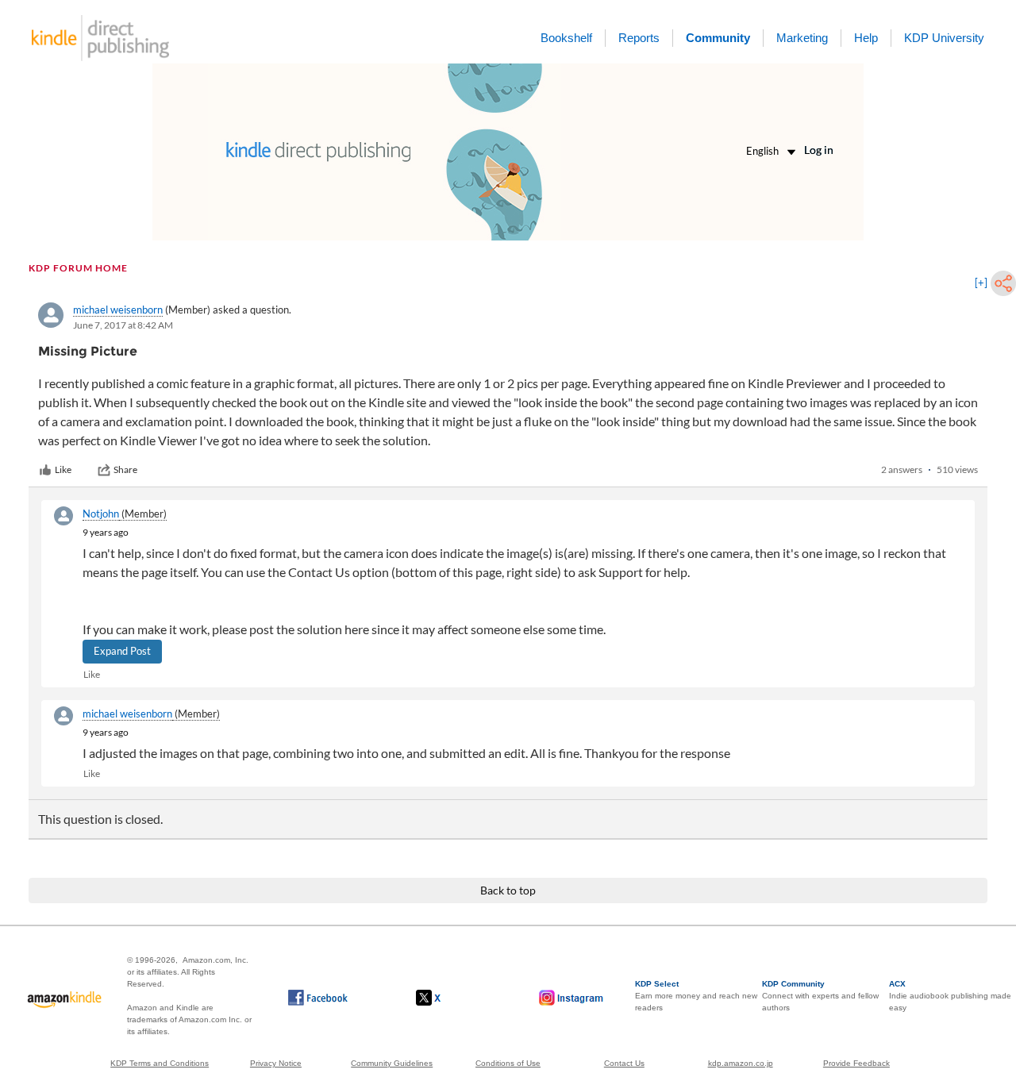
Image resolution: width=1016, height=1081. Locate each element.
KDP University (944, 37)
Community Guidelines (392, 1063)
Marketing (802, 37)
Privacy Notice (276, 1063)
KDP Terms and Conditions (159, 1063)
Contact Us (624, 1063)
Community (718, 37)
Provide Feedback (856, 1063)
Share (125, 469)
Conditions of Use (508, 1063)
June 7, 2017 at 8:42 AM (123, 325)
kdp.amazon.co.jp (740, 1063)
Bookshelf (566, 37)
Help (866, 37)
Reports (639, 37)
